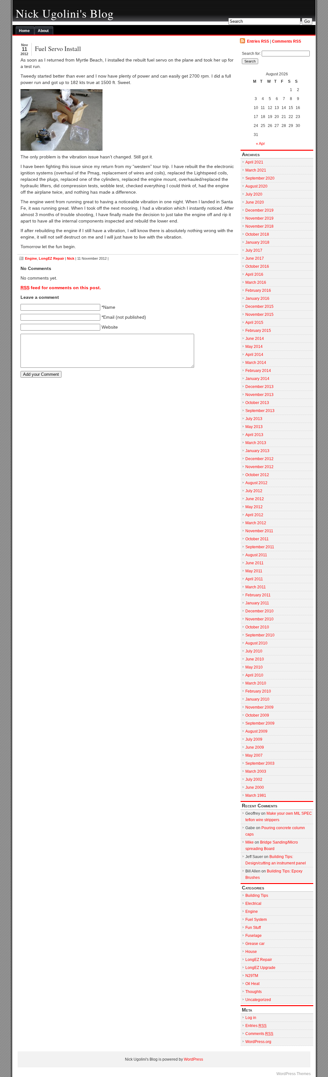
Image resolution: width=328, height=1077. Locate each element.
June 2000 (254, 787)
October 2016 (257, 266)
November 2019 (259, 218)
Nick (70, 258)
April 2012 (254, 515)
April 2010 (254, 675)
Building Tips (256, 895)
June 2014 (254, 338)
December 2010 (259, 611)
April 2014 (254, 354)
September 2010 (260, 635)
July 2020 (253, 194)
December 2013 (259, 386)
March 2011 (255, 587)
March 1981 (255, 795)
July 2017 (253, 250)
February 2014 (258, 370)
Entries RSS (258, 41)
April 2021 (254, 162)
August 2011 (256, 555)
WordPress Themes (293, 1074)
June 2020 (254, 202)
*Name (108, 307)
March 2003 (255, 771)
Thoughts (253, 991)
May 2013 (254, 427)
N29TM (251, 975)
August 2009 (256, 731)
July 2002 (253, 779)
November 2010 (259, 619)
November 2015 (259, 314)
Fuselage (253, 935)
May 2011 (253, 571)
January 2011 (257, 603)
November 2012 (259, 467)
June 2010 (254, 659)
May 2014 (254, 346)
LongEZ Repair (51, 258)
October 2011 (257, 539)
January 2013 (257, 451)
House (251, 951)
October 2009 (257, 715)
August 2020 (256, 186)
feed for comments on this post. (60, 287)
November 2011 (259, 531)
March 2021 (255, 170)
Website (110, 327)
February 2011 (258, 595)
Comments (259, 1033)
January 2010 (257, 699)
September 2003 (260, 763)
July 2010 (253, 651)
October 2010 (257, 627)
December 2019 (259, 210)
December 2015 (259, 306)
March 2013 (255, 443)
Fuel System (256, 919)
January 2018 (257, 242)
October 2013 (257, 402)
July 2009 (253, 739)
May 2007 (254, 755)
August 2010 (256, 643)
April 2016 (254, 274)
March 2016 (255, 282)
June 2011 (254, 563)
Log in (250, 1017)
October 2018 (257, 234)
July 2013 (253, 418)
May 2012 (254, 507)
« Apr (260, 143)
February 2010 (258, 691)
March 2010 (255, 683)
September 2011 (259, 547)
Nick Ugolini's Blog (65, 13)
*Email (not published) (124, 317)
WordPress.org (258, 1041)
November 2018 (259, 226)
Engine (31, 258)
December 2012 (259, 459)
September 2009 (260, 723)
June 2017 (254, 258)
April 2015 (254, 322)
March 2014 (255, 362)
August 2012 (256, 483)
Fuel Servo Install (58, 48)
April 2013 (254, 435)
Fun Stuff (253, 927)
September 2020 (260, 178)
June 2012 (254, 499)
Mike (249, 842)
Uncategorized (258, 999)
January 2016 (257, 298)
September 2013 (260, 410)
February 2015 (258, 330)
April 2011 (254, 579)
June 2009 (254, 747)
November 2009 (259, 707)
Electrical (253, 903)
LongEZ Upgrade (260, 967)
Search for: (251, 53)
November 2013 (259, 394)
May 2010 (254, 667)
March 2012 (255, 523)
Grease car (255, 943)
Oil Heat (252, 983)
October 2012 (257, 475)
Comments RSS (286, 41)
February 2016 (258, 290)
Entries (255, 1025)
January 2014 (257, 378)
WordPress (193, 1059)
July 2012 (253, 491)
